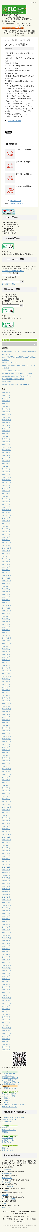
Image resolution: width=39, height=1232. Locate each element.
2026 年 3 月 (6, 406)
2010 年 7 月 (6, 913)
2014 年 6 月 (6, 785)
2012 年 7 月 (6, 848)
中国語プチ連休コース (10, 1078)
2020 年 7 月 (6, 589)
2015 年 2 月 (6, 763)
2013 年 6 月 (6, 818)
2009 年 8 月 (6, 943)
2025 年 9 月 (6, 422)
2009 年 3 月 (6, 957)
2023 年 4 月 (6, 499)
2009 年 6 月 (6, 949)
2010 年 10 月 (6, 905)
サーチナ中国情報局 (9, 1199)
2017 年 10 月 (6, 676)
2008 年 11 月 (6, 968)
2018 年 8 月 (6, 649)
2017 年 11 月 (6, 673)
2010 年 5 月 (6, 919)
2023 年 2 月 (6, 504)
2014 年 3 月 (6, 793)
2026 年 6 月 (6, 398)
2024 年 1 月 (6, 474)
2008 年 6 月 (6, 981)
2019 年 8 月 (6, 616)
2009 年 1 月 (6, 962)
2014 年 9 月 (6, 777)
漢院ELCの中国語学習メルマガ (13, 1104)
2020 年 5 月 (6, 594)
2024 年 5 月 (6, 463)
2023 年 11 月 (6, 480)
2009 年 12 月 (6, 932)
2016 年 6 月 (6, 720)
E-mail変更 (6, 284)
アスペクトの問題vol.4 (24, 162)
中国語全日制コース (9, 1073)
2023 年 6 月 (6, 493)
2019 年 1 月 (6, 635)
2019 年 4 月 (6, 627)
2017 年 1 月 (6, 701)
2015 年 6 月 (6, 752)
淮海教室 (5, 1127)
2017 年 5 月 (6, 690)
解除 (13, 284)
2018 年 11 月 (6, 641)
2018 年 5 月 (6, 657)
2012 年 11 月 (6, 837)
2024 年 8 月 (6, 455)
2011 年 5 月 (6, 886)
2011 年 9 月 (6, 875)
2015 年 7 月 (6, 750)
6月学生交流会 (6, 381)
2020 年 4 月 (6, 597)
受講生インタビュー (9, 1119)
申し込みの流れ (7, 1138)
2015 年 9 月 (6, 744)
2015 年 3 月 (6, 761)
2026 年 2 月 (6, 409)
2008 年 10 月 (6, 970)
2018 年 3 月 (6, 662)
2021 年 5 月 (6, 561)
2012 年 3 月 (6, 859)
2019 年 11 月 (6, 608)
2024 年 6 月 (6, 461)
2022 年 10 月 (6, 515)
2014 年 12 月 (6, 769)
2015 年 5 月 (6, 755)
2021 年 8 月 (6, 553)
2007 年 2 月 (6, 1025)
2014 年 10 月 (6, 774)
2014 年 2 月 (6, 796)
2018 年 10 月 (6, 643)
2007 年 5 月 (6, 1017)
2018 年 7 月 (6, 651)
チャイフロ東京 (7, 1207)
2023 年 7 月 (6, 491)
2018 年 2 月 (6, 665)
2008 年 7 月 (6, 979)
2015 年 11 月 (6, 739)
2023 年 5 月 (6, 496)
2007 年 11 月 (6, 1000)
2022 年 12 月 (6, 510)
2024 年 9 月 (6, 452)
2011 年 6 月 (6, 883)
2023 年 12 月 (6, 477)
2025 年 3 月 (6, 439)
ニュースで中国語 (8, 1096)
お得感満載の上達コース (11, 1084)
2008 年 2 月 (6, 992)
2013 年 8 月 (6, 812)
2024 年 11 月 (6, 450)
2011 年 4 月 (6, 889)
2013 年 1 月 (6, 831)
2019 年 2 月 (6, 632)
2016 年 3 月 (6, 728)
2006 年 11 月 (6, 1030)
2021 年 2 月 (6, 570)
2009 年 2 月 (6, 960)
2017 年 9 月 (6, 679)
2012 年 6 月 (6, 850)
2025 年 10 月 (6, 420)
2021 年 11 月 (6, 545)
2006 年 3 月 (6, 1050)
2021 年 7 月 (6, 556)
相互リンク (6, 1148)
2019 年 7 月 (6, 619)
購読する (7, 340)
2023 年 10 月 (6, 482)
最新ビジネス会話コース (11, 1082)
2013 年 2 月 (6, 829)
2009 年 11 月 (6, 935)
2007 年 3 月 (6, 1022)
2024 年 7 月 (6, 458)
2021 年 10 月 (6, 548)
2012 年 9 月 (6, 842)
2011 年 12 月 (6, 867)
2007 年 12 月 (6, 998)
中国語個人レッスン (9, 1088)
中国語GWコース (8, 1076)
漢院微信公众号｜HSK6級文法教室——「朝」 (16, 384)
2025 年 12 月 (6, 414)
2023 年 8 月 (6, 488)
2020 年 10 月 (6, 581)
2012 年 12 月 (6, 834)
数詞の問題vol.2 (15, 201)
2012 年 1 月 (6, 864)
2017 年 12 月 (6, 671)
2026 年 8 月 (6, 392)
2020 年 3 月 (6, 600)
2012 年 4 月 (6, 856)
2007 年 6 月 (6, 1014)
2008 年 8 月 (6, 976)
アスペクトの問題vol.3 (24, 149)
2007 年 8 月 (6, 1009)
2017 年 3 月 (6, 695)
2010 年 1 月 (6, 930)
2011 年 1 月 (6, 897)
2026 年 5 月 (6, 401)
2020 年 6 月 (6, 591)
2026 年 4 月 (6, 403)
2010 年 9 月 (6, 908)
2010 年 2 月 (6, 927)
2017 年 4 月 (6, 692)
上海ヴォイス (7, 1190)
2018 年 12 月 (6, 638)
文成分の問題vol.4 (16, 203)
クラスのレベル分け (9, 1140)
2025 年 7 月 (6, 428)
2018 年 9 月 (6, 646)
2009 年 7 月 (6, 946)
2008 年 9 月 (6, 973)
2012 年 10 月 (6, 840)
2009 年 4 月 (6, 954)
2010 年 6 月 (6, 916)
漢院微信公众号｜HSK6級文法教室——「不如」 (17, 376)
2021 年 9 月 (6, 551)
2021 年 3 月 (6, 567)
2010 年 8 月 (6, 910)
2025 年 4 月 (6, 436)
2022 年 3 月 (6, 534)
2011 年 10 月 (6, 872)
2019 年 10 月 (6, 611)
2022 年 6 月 (6, 526)
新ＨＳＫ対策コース (9, 1080)
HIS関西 (5, 1195)
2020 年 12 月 (6, 575)
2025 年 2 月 (6, 442)
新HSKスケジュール (9, 1107)
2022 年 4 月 (6, 531)
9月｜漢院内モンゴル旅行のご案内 (13, 379)
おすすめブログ (7, 1150)
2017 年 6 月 (6, 687)
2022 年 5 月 (6, 529)
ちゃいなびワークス (9, 1182)
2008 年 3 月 (6, 990)
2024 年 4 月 (6, 466)
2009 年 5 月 (6, 951)
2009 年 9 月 (6, 940)
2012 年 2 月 (6, 861)
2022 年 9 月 (6, 518)
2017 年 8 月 (6, 681)
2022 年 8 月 (6, 521)
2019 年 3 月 (6, 630)
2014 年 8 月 (6, 780)
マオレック (6, 1203)
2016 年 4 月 (6, 725)
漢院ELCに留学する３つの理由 (13, 1117)
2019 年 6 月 (6, 621)
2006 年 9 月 (6, 1036)
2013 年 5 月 (6, 821)
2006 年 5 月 (6, 1044)
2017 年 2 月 (6, 698)
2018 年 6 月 (6, 654)
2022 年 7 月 (6, 523)
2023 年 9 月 (6, 485)
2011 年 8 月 (6, 878)
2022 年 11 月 (6, 512)
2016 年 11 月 (6, 706)
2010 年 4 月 (6, 921)
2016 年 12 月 (6, 703)
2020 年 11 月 (6, 578)
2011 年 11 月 (6, 870)
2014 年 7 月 (6, 782)
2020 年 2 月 (6, 602)
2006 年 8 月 (6, 1039)
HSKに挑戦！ (7, 1102)
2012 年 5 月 (6, 853)
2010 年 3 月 (6, 924)
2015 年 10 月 (6, 741)
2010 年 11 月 (6, 902)
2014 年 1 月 (6, 799)
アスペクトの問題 (14, 121)
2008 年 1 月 (6, 995)
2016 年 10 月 (6, 709)
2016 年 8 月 (6, 714)
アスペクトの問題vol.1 (24, 174)
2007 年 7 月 (6, 1011)
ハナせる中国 (7, 1173)
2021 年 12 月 (6, 542)
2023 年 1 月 (6, 507)
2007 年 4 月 (6, 1020)
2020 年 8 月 (6, 586)
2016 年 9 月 (6, 711)
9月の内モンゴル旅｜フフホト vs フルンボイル (17, 373)
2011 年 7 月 (6, 880)
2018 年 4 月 (6, 660)
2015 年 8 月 (6, 747)
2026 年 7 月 (6, 395)
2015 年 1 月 (6, 766)
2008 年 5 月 (6, 984)
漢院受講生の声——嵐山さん (11, 362)
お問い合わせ (7, 1142)
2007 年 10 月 (6, 1003)
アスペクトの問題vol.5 (24, 186)
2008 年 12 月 (6, 965)
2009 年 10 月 (6, 938)
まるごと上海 (7, 1178)
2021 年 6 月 (6, 559)
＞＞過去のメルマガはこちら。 (13, 271)
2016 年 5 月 (6, 722)
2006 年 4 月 (6, 1047)
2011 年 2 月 (6, 894)
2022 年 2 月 (6, 537)
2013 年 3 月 (6, 826)
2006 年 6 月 (6, 1041)
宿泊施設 (5, 1132)
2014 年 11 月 (6, 771)
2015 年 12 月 (6, 736)
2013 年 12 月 (6, 801)
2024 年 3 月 (6, 469)
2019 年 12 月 (6, 605)
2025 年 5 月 (6, 433)
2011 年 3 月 (6, 891)
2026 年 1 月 (6, 412)
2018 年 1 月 (6, 668)
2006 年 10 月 (6, 1033)
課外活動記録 (7, 1122)
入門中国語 (6, 1100)
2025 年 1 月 (6, 444)
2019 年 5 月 (6, 624)
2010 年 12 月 (6, 900)
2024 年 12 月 (6, 447)
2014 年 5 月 (6, 788)
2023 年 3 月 (6, 501)
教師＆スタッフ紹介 (9, 1130)
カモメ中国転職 (7, 1186)
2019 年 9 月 (6, 613)
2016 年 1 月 (6, 733)
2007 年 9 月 (6, 1006)
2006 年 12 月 (6, 1028)
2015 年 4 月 (6, 758)
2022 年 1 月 (6, 540)
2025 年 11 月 (6, 417)
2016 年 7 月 (6, 717)
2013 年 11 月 (6, 804)
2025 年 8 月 (6, 425)
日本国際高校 (7, 1169)
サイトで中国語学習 (9, 1094)
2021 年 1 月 (6, 572)
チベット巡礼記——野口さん (11, 371)
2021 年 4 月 (6, 564)
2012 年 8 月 (6, 845)
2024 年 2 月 (6, 472)
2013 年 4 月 (6, 823)
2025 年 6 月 (6, 431)
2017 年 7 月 (6, 684)
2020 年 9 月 (6, 583)
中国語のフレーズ (8, 1098)
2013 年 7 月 (6, 815)
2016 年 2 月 (6, 731)
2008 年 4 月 (6, 987)
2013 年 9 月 (6, 810)
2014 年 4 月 (6, 791)
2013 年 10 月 (6, 807)
